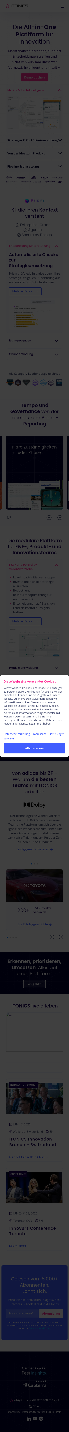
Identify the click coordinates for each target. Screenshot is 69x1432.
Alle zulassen (34, 748)
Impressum (39, 734)
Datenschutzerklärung (17, 734)
